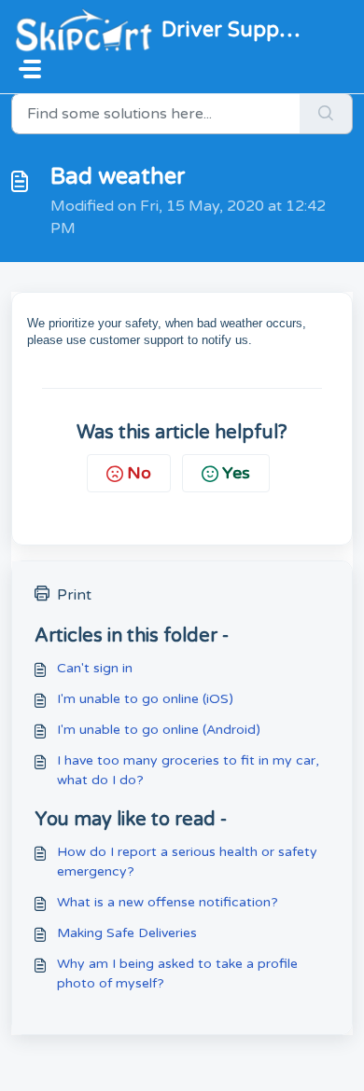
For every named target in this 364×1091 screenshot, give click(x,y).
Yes (236, 473)
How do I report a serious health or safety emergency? (187, 861)
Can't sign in (95, 668)
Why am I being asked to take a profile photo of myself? (177, 973)
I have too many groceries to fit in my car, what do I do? (188, 770)
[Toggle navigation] (30, 69)
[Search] (326, 113)
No (139, 473)
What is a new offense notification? (167, 902)
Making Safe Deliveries (127, 933)
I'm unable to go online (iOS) (145, 699)
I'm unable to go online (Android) (158, 730)
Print (74, 595)
